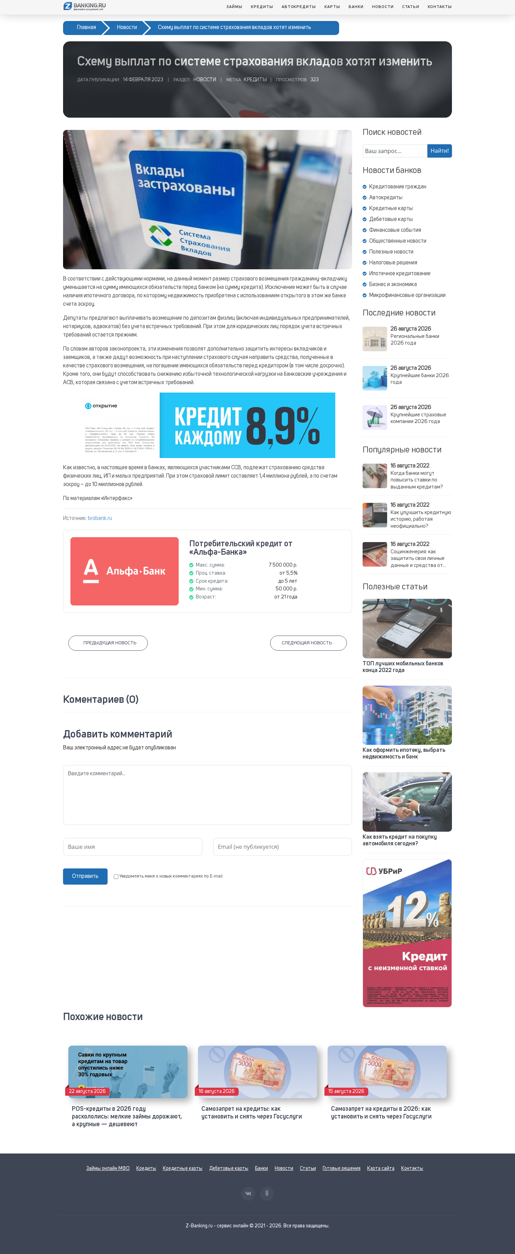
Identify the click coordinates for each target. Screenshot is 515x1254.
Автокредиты (299, 7)
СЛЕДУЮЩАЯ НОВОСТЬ (307, 643)
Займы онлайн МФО (108, 1168)
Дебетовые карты (391, 219)
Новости (383, 7)
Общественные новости (397, 241)
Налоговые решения (393, 263)
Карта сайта (380, 1168)
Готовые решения (341, 1168)
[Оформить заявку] (407, 933)
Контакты (440, 7)
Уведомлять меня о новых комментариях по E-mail (171, 876)
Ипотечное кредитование (400, 274)
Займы (234, 7)
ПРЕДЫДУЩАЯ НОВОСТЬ (109, 643)
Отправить (85, 876)
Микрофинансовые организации (407, 295)
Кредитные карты (391, 209)
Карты (332, 7)
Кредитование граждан (397, 187)
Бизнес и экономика (393, 284)
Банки (356, 7)
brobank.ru (100, 518)
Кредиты (262, 7)
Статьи (411, 7)
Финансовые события (395, 230)
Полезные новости (391, 252)
